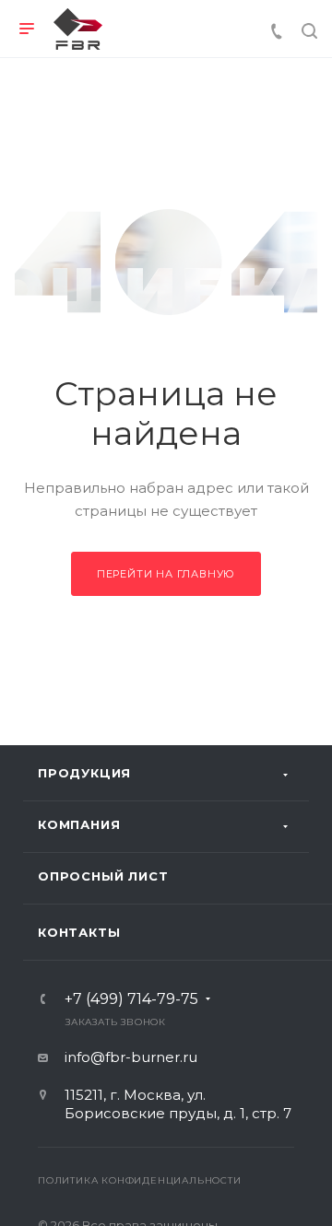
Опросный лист (103, 876)
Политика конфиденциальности (140, 1180)
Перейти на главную (166, 573)
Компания (79, 824)
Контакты (79, 932)
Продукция (84, 772)
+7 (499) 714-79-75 (131, 999)
